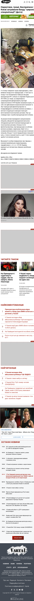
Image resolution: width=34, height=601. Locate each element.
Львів (13, 563)
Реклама (28, 580)
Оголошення (23, 567)
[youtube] (19, 590)
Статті (8, 567)
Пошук (29, 2)
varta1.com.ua (5, 574)
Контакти (20, 580)
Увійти (24, 2)
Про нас (6, 580)
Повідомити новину (27, 2)
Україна (19, 563)
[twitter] (14, 590)
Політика (27, 563)
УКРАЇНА (26, 21)
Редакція (13, 580)
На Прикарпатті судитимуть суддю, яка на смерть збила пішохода (8, 278)
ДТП (14, 567)
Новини (20, 21)
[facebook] (12, 590)
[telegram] (22, 590)
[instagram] (17, 590)
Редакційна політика (17, 583)
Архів (27, 586)
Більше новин (18, 537)
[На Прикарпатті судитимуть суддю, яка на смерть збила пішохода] (9, 266)
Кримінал (14, 21)
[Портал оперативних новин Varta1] (6, 2)
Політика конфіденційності (14, 586)
